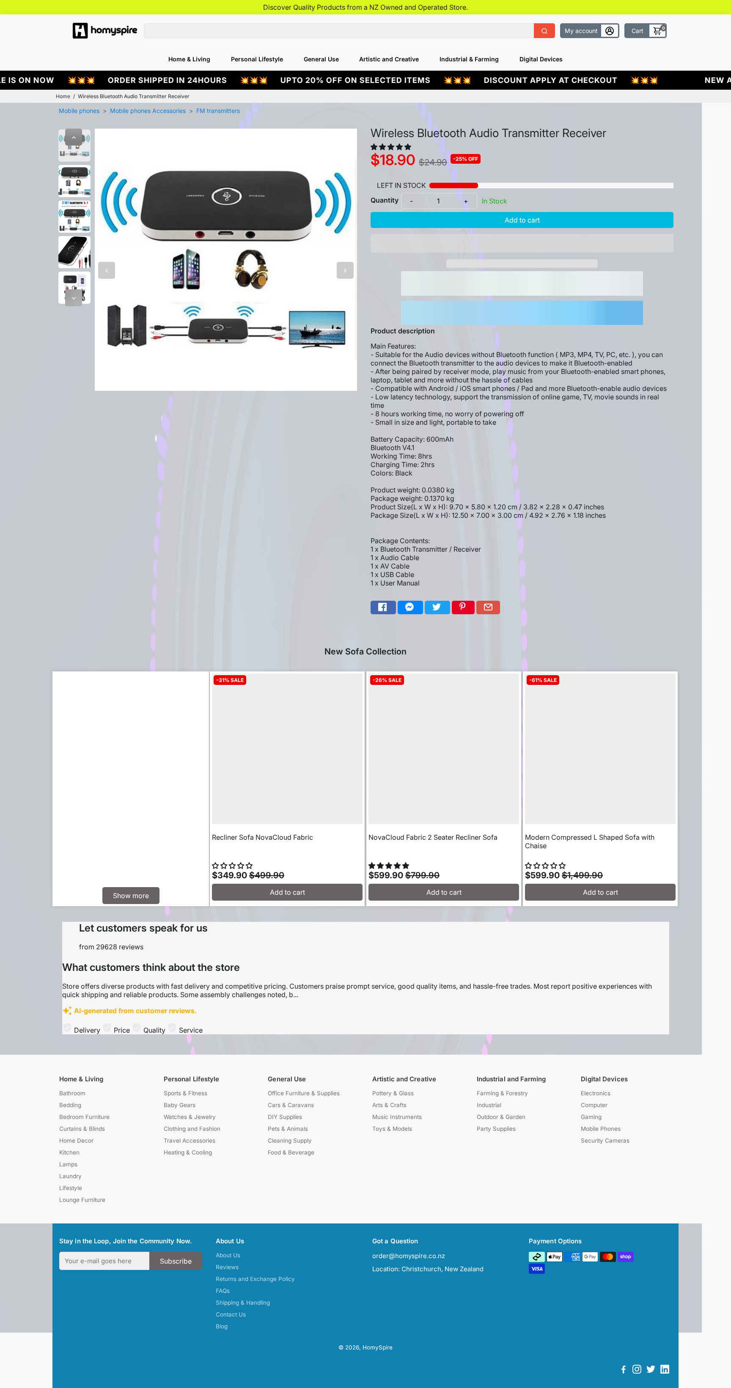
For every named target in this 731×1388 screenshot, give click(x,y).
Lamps (68, 1164)
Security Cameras (605, 1140)
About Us (228, 1255)
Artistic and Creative (389, 59)
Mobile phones (79, 110)
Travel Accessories (189, 1140)
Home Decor (76, 1140)
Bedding (70, 1105)
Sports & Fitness (185, 1093)
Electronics (595, 1093)
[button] (392, 147)
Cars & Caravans (291, 1105)
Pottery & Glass (393, 1093)
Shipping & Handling (243, 1302)
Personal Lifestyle (257, 59)
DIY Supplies (285, 1116)
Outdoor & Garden (501, 1116)
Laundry (70, 1176)
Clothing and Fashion (192, 1128)
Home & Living (189, 59)
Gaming (591, 1116)
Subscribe (176, 1261)
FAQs (223, 1290)
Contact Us (231, 1314)
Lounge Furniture (82, 1199)
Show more (131, 895)
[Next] (73, 297)
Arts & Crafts (389, 1105)
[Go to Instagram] (637, 1370)
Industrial (489, 1105)
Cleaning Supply (290, 1140)
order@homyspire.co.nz (408, 1256)
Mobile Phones (601, 1128)
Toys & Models (392, 1128)
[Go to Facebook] (383, 608)
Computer (594, 1105)
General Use (321, 59)
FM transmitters (218, 110)
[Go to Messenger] (410, 608)
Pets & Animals (288, 1128)
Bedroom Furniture (84, 1116)
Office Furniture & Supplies (304, 1093)
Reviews (227, 1267)
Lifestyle (70, 1188)
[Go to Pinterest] (463, 608)
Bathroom (72, 1093)
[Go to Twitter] (437, 608)
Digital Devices (541, 59)
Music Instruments (397, 1116)
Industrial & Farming (469, 59)
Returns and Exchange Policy (255, 1278)
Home (63, 96)
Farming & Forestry (502, 1093)
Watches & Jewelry (190, 1116)
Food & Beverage (291, 1152)
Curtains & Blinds (82, 1128)
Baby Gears (179, 1105)
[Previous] (73, 137)
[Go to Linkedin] (665, 1370)
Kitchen (69, 1152)
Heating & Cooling (188, 1152)
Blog (222, 1326)
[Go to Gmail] (488, 608)
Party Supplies (496, 1128)
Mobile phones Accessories (148, 110)
